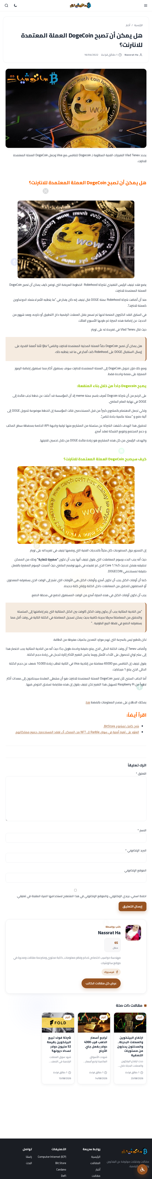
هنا (88, 702)
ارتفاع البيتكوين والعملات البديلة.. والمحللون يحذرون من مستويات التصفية (130, 1046)
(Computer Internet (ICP (52, 1156)
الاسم (142, 830)
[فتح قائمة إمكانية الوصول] (142, 1169)
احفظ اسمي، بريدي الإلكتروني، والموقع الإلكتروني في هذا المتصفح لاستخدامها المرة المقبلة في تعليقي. (81, 896)
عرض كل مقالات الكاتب (101, 983)
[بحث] (6, 5)
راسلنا (29, 1156)
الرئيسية (138, 25)
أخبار (128, 25)
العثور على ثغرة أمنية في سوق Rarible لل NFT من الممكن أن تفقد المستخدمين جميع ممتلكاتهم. (77, 732)
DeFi (63, 1175)
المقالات (95, 1163)
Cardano (61, 1169)
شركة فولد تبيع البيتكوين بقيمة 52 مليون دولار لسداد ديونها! (59, 1044)
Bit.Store (60, 1163)
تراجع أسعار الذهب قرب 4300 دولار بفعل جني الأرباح (95, 1044)
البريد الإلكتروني (135, 850)
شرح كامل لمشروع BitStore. (121, 726)
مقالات (96, 1175)
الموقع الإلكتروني (135, 870)
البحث (29, 1163)
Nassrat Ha (131, 55)
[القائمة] (145, 5)
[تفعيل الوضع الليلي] (15, 5)
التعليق (141, 773)
